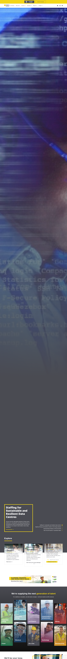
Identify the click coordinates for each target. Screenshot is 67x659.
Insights (40, 5)
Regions (34, 5)
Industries (29, 5)
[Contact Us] (62, 5)
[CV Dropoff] (57, 5)
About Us (17, 5)
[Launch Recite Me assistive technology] (29, 2)
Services (23, 5)
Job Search (12, 5)
